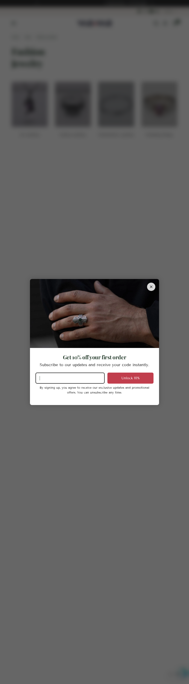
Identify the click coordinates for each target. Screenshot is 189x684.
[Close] (151, 287)
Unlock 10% (130, 378)
